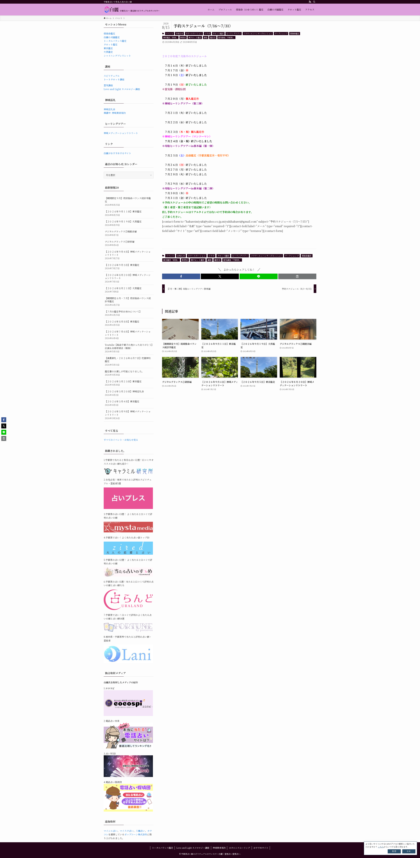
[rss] (310, 2)
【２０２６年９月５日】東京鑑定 (122, 266)
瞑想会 (183, 37)
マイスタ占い (127, 830)
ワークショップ (281, 33)
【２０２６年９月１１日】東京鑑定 (123, 213)
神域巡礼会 (109, 109)
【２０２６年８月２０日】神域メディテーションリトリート (128, 278)
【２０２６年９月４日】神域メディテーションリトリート (128, 255)
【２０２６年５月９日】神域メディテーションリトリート (128, 415)
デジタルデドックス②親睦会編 (121, 233)
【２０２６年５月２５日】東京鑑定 (123, 383)
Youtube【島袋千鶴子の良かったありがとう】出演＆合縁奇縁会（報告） (128, 348)
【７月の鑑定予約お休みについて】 (123, 313)
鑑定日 (213, 37)
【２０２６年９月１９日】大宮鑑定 (123, 223)
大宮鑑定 (108, 51)
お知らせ (179, 33)
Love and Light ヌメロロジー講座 (122, 89)
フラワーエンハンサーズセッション (257, 33)
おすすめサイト (260, 847)
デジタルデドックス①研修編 (119, 243)
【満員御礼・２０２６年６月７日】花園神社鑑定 (128, 361)
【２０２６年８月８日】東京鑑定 (122, 323)
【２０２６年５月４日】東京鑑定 (122, 403)
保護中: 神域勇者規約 (115, 112)
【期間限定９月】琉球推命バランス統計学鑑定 (128, 201)
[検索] (314, 2)
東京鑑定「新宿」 (170, 37)
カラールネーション (194, 33)
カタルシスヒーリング (239, 847)
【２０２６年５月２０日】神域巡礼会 (124, 393)
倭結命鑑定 (294, 33)
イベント (169, 33)
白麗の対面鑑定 (112, 37)
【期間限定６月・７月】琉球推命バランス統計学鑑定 (128, 301)
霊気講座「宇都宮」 (226, 37)
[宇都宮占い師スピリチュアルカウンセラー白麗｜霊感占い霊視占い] (132, 9)
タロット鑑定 (218, 33)
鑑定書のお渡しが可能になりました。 (124, 373)
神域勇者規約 (219, 847)
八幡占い (140, 830)
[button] (181, 276)
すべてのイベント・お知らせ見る (121, 439)
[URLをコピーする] (297, 276)
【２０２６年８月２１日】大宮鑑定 (123, 290)
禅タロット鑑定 (195, 37)
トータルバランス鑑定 (115, 40)
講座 (205, 37)
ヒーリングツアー (233, 33)
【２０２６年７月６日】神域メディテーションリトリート (128, 335)
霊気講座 (108, 85)
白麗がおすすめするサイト (117, 153)
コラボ (207, 33)
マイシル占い (110, 830)
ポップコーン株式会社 (135, 834)
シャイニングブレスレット (117, 55)
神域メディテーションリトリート (121, 133)
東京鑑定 (108, 48)
